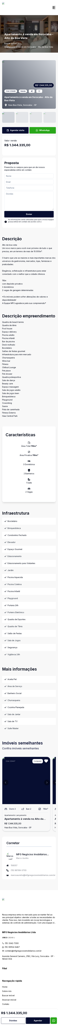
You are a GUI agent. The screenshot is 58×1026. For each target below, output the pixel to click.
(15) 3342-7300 (12, 943)
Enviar (29, 214)
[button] (5, 782)
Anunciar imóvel (9, 1000)
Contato (5, 1004)
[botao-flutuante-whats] (53, 1020)
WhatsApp (44, 130)
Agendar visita (17, 130)
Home (4, 987)
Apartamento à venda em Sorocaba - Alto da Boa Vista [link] (28, 47)
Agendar (38, 1020)
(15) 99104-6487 (12, 947)
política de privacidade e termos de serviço (29, 223)
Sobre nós (6, 991)
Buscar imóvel (10, 43)
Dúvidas (13, 1020)
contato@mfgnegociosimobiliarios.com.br (23, 951)
